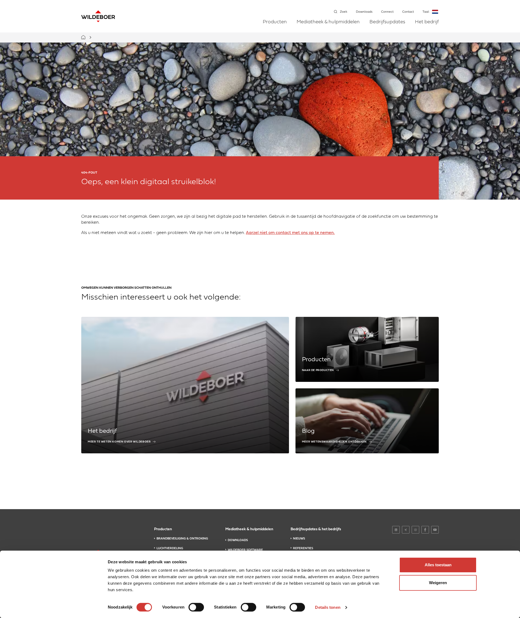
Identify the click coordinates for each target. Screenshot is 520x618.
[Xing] (406, 530)
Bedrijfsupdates (387, 22)
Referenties (303, 548)
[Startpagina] (98, 16)
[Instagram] (415, 530)
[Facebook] (425, 530)
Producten (275, 22)
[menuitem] (275, 25)
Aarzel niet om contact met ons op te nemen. (290, 233)
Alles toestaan (438, 564)
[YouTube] (435, 530)
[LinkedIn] (396, 530)
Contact (408, 12)
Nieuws (299, 538)
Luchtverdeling (170, 548)
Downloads (364, 12)
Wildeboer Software (245, 550)
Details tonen (327, 607)
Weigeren (438, 582)
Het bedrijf (427, 22)
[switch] (196, 607)
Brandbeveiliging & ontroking (182, 538)
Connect (387, 12)
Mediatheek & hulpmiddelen (328, 22)
